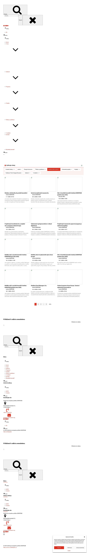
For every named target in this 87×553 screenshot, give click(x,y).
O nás (7, 43)
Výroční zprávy (11, 60)
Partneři (10, 70)
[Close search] (33, 20)
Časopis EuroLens (12, 65)
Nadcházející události (13, 83)
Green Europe (11, 100)
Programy (8, 86)
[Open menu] (3, 154)
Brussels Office (62, 196)
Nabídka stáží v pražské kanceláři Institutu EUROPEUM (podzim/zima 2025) (15, 286)
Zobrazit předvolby (80, 547)
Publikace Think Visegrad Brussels (16, 131)
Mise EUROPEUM (12, 55)
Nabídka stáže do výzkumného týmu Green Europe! (42, 255)
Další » (50, 304)
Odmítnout (69, 547)
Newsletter (10, 63)
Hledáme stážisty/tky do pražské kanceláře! (16, 193)
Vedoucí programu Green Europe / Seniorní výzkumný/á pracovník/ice (68, 286)
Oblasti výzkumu (12, 57)
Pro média (10, 146)
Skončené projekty (12, 116)
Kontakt (7, 134)
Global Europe (11, 98)
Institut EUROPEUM (10, 194)
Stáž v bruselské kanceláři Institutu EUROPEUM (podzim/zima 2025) (69, 255)
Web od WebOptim (7, 431)
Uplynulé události (12, 85)
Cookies (69, 550)
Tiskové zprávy (11, 62)
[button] (84, 537)
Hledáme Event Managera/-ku (38, 285)
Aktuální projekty (12, 115)
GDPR (7, 391)
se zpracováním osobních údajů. (21, 325)
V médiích (8, 133)
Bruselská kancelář (10, 149)
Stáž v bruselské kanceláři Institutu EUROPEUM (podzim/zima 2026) (69, 193)
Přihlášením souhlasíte (16, 325)
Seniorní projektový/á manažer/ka (40, 193)
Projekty (8, 103)
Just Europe (11, 101)
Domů (7, 42)
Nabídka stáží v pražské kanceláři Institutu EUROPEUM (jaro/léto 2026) (15, 255)
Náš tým (10, 58)
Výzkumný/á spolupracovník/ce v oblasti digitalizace (41, 224)
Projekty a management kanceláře (16, 148)
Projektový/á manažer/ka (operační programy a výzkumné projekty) (69, 224)
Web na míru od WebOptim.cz (10, 547)
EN (6, 32)
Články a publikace (10, 119)
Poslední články (10, 169)
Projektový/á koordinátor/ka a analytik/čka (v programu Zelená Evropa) (15, 224)
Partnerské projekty (12, 118)
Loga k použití (11, 68)
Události (8, 71)
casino (19, 169)
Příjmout (59, 547)
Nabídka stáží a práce (13, 67)
